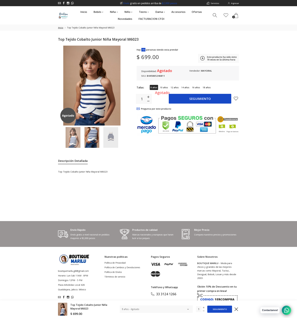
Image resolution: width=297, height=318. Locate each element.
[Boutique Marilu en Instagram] (68, 3)
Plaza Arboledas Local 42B (71, 284)
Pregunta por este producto (156, 108)
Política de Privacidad (115, 262)
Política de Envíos (113, 272)
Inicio (60, 27)
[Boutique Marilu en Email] (59, 3)
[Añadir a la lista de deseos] (236, 98)
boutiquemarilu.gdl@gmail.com (73, 270)
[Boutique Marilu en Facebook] (64, 3)
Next (120, 85)
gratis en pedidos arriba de (150, 3)
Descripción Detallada (73, 161)
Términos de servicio (114, 276)
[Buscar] (215, 15)
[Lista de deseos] (226, 15)
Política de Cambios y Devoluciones (122, 267)
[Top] (73, 137)
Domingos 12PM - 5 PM (70, 280)
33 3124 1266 (166, 294)
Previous (63, 85)
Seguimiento (200, 99)
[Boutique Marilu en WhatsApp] (72, 3)
